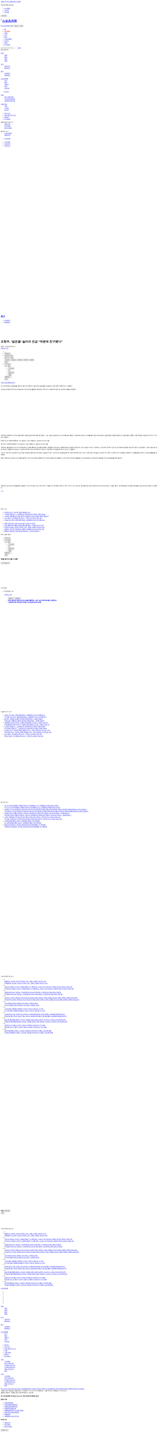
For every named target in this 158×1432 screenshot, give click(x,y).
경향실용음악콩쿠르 (11, 1406)
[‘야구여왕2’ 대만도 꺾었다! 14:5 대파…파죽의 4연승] (21, 1005)
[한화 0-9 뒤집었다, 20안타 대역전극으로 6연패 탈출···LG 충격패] (25, 826)
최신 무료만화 (9, 97)
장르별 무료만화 (9, 101)
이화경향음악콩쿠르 (11, 1404)
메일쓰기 (11, 598)
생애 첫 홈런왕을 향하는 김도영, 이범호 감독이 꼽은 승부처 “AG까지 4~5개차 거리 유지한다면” (35, 1020)
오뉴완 (6, 10)
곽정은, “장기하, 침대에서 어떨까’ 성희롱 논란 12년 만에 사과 (24, 529)
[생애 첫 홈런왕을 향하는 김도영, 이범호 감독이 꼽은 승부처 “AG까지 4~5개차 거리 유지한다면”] (36, 1021)
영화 (5, 61)
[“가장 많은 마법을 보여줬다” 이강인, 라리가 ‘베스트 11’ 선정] (24, 1010)
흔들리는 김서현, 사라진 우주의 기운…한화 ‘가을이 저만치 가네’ (25, 981)
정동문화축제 (8, 1403)
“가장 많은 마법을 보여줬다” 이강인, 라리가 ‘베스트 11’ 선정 (23, 1009)
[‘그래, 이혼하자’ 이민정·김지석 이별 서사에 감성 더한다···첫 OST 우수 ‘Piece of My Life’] (33, 819)
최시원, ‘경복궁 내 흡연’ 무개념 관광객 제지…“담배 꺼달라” (23, 719)
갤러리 (6, 117)
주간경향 (10, 1)
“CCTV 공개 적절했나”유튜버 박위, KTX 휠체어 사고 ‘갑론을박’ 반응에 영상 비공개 (31, 805)
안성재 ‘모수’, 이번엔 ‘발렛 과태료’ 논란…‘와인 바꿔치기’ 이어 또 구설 (27, 730)
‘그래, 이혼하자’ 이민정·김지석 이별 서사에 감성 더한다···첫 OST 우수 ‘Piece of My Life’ (32, 817)
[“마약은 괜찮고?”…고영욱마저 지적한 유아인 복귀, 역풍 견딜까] (25, 728)
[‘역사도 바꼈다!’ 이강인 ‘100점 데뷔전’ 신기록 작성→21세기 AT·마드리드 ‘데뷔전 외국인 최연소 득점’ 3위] (39, 989)
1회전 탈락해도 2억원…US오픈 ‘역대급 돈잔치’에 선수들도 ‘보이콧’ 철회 (27, 1031)
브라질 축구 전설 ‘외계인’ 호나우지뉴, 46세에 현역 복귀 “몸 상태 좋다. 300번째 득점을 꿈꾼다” (34, 1014)
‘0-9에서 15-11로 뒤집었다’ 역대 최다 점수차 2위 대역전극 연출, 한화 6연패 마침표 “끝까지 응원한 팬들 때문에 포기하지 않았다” (45, 809)
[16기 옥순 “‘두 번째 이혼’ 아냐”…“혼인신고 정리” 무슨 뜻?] (23, 736)
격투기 (6, 84)
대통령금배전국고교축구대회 (13, 1410)
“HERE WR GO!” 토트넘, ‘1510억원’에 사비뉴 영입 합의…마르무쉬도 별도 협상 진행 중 (32, 992)
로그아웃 (3, 15)
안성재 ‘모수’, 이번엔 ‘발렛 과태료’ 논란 (17, 512)
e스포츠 (6, 88)
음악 (5, 59)
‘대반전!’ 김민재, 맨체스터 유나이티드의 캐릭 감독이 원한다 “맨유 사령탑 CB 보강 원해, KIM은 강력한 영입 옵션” (41, 998)
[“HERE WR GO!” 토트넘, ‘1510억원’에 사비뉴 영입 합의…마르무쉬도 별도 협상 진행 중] (33, 994)
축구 (5, 37)
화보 (5, 57)
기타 (2, 1359)
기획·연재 (4, 104)
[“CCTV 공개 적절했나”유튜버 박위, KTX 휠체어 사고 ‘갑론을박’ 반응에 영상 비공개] (32, 807)
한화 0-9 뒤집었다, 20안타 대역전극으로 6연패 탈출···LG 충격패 (25, 825)
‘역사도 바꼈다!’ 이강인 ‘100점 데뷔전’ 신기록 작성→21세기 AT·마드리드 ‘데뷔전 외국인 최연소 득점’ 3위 (38, 987)
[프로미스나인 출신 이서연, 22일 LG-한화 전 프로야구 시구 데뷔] (25, 1027)
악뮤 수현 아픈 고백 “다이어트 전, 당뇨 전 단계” (19, 523)
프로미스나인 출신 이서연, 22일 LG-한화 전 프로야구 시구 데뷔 (24, 1025)
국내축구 (7, 73)
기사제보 (7, 142)
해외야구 (7, 68)
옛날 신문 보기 (9, 1369)
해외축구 (7, 75)
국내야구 (7, 66)
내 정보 (6, 12)
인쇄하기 (7, 353)
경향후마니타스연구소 (11, 1416)
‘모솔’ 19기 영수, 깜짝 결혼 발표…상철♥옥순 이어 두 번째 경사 (24, 520)
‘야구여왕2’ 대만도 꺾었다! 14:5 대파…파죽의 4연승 (21, 1003)
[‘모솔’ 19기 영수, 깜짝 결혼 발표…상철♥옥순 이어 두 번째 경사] (25, 717)
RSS (5, 1371)
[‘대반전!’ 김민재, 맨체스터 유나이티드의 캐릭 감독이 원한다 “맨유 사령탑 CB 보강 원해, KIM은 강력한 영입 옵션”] (41, 1000)
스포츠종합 (8, 39)
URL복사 (7, 377)
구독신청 (7, 144)
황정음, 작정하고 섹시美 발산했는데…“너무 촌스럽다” (22, 531)
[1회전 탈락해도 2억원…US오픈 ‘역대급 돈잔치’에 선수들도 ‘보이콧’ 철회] (28, 1032)
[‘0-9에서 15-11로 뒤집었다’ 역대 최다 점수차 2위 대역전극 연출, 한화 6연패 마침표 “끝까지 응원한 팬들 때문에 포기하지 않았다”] (46, 811)
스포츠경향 (8, 133)
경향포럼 (7, 1414)
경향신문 (4, 1)
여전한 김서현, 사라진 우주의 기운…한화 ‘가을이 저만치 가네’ (24, 527)
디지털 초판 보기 (9, 1367)
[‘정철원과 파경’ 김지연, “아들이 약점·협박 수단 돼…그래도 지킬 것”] (27, 724)
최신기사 (7, 113)
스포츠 (6, 108)
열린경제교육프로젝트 (11, 1412)
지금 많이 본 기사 (10, 115)
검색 (19, 48)
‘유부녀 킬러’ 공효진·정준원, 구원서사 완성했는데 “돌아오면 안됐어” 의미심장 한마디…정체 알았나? (37, 813)
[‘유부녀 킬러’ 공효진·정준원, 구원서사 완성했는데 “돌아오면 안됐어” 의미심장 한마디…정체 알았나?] (37, 815)
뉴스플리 (7, 8)
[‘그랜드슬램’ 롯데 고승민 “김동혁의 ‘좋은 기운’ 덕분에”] (23, 823)
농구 (5, 80)
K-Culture (7, 44)
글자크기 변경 (9, 355)
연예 (5, 33)
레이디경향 (16, 1)
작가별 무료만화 (9, 99)
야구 (5, 35)
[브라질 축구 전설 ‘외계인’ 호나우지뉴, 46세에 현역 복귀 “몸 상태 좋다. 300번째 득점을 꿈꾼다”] (35, 1016)
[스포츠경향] (9, 20)
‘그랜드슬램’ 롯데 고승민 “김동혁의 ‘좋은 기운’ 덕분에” (22, 821)
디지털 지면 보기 (9, 1365)
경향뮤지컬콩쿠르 (10, 1408)
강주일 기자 (4, 348)
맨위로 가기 (4, 1430)
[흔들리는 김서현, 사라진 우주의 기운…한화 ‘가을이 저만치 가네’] (26, 983)
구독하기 (17, 598)
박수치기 (7, 538)
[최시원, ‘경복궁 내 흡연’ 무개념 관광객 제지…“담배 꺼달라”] (24, 721)
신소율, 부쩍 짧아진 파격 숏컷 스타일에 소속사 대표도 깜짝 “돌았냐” (26, 516)
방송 (5, 55)
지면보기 (7, 146)
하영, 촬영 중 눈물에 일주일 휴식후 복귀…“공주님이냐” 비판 (24, 525)
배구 (5, 82)
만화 (5, 43)
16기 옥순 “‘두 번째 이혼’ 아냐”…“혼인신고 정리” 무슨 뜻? (23, 518)
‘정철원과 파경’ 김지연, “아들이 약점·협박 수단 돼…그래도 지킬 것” (26, 722)
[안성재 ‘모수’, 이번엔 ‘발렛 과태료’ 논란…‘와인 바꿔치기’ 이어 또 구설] (27, 732)
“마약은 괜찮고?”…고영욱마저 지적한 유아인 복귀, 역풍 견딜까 (24, 514)
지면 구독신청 (9, 1363)
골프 (5, 86)
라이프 (6, 41)
